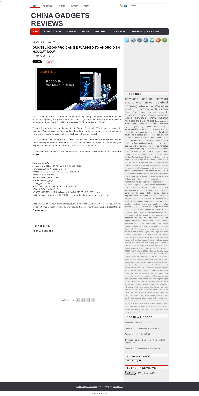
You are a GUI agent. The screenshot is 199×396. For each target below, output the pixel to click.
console (146, 265)
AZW (134, 251)
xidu (138, 248)
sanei (131, 209)
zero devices (145, 248)
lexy (166, 281)
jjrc (131, 279)
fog (150, 270)
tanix (132, 303)
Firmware (71, 31)
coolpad (128, 132)
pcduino (127, 298)
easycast (165, 267)
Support (74, 6)
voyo (132, 165)
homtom (164, 151)
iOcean (134, 140)
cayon (147, 232)
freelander (145, 237)
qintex (148, 151)
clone (127, 234)
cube (155, 123)
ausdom (144, 262)
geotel (165, 215)
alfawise (135, 154)
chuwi (132, 148)
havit (147, 273)
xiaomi (142, 114)
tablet (165, 132)
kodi (139, 240)
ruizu (126, 301)
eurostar (135, 193)
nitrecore (149, 290)
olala (127, 173)
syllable (128, 198)
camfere (128, 204)
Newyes (156, 226)
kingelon (160, 279)
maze (151, 206)
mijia (156, 206)
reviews (128, 123)
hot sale (157, 193)
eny (136, 165)
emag (127, 237)
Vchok (161, 256)
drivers (128, 134)
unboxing (131, 106)
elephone (163, 114)
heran (155, 273)
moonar (140, 287)
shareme (150, 301)
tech (136, 303)
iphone (151, 171)
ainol (134, 134)
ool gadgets (164, 292)
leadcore (134, 281)
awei (149, 262)
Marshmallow (140, 129)
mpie (161, 206)
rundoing (132, 301)
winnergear (159, 309)
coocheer (133, 234)
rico (126, 209)
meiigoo (150, 284)
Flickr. (76, 207)
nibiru (140, 220)
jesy (150, 218)
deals (163, 265)
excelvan (137, 215)
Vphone (137, 229)
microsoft (156, 284)
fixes (136, 143)
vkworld (165, 143)
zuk (139, 312)
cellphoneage (154, 232)
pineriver (157, 220)
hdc (151, 273)
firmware (162, 98)
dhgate (133, 267)
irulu (145, 218)
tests (156, 245)
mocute (165, 240)
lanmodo (128, 281)
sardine (136, 245)
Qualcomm (163, 123)
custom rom (163, 159)
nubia (160, 290)
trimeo (166, 303)
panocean (134, 173)
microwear (144, 195)
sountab (147, 159)
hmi (166, 273)
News (58, 31)
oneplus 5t (142, 292)
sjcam (156, 301)
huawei (150, 126)
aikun (147, 259)
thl (152, 137)
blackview (129, 143)
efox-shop (129, 215)
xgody (166, 309)
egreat (149, 157)
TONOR (136, 212)
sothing (127, 303)
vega (152, 306)
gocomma (129, 218)
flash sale (156, 157)
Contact (61, 6)
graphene (133, 273)
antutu (166, 259)
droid (138, 267)
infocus (145, 206)
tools (157, 120)
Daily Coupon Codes (151, 109)
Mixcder (131, 184)
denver (127, 267)
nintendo (142, 290)
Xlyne (166, 256)
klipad (166, 279)
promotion (151, 140)
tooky (161, 245)
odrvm (127, 292)
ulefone (145, 120)
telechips (142, 303)
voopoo (127, 309)
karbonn (151, 179)
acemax (154, 159)
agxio (158, 176)
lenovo (152, 117)
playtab (155, 243)
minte (127, 287)
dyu (143, 267)
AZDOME (128, 251)
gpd (133, 179)
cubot (127, 140)
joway (135, 279)
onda (138, 120)
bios (144, 145)
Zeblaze (134, 201)
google (143, 193)
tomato (134, 198)
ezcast (128, 129)
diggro (144, 234)
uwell (135, 306)
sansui (144, 301)
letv (140, 165)
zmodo (140, 209)
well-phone (145, 309)
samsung (164, 120)
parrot (166, 295)
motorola (128, 243)
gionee (142, 151)
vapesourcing (130, 190)
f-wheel (145, 270)
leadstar (144, 240)
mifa (161, 284)
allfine (161, 259)
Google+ (44, 207)
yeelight (165, 182)
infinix (166, 237)
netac (136, 290)
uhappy (140, 198)
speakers (157, 143)
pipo (152, 120)
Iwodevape (135, 226)
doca (160, 234)
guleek (152, 237)
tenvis (147, 303)
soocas (165, 301)
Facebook (103, 204)
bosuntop (128, 265)
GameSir (160, 251)
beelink (140, 134)
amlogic (152, 114)
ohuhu (136, 292)
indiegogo (140, 276)
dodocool (138, 171)
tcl (160, 187)
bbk (147, 165)
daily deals (129, 171)
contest (157, 190)
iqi (149, 276)
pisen (145, 182)
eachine (158, 267)
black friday (148, 190)
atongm (137, 262)
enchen (134, 270)
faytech (128, 179)
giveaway (128, 206)
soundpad (156, 151)
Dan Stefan (118, 386)
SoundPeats (129, 229)
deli (167, 265)
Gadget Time (153, 31)
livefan (152, 240)
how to (157, 129)
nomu (145, 220)
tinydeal (128, 157)
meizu (143, 162)
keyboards (164, 218)
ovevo (142, 243)
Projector (128, 256)
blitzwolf (135, 132)
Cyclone (128, 226)
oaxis (151, 220)
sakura (138, 301)
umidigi (165, 137)
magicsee (132, 284)
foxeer (154, 270)
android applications (133, 137)
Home (35, 6)
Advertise (47, 6)
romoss (165, 220)
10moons (148, 209)
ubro (126, 306)
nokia (159, 195)
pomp (165, 195)
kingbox (128, 220)
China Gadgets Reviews (86, 386)
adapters (153, 229)
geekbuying (130, 145)
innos (146, 276)
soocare (151, 245)
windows (163, 117)
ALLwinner (130, 114)
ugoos (127, 126)
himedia (153, 165)
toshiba (152, 303)
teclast (149, 154)
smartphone (133, 102)
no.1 (150, 143)
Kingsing (142, 226)
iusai (166, 276)
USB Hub (154, 256)
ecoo (133, 162)
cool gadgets (149, 112)
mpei (153, 287)
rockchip (163, 112)
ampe (140, 201)
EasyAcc (153, 251)
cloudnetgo (158, 148)
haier (149, 193)
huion (147, 184)
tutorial (159, 140)
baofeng (165, 262)
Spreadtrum (136, 256)
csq (159, 173)
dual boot (157, 204)
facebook (133, 237)
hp (126, 276)
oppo (127, 148)
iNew (166, 154)
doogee (142, 126)
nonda (155, 290)
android (147, 98)
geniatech (143, 143)
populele (138, 298)
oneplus (128, 187)
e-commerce (150, 267)
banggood (140, 117)
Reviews (47, 31)
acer (166, 162)
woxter (133, 248)
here (114, 151)
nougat (140, 159)
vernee (156, 145)
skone (142, 245)
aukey (147, 212)
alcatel (156, 259)
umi (154, 137)
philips (151, 243)
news (148, 102)
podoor (165, 243)
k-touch (144, 179)
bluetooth (129, 151)
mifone (165, 284)
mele (166, 171)
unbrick (127, 248)
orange (127, 295)
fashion (145, 171)
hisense (160, 165)
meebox (159, 184)
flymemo (145, 215)
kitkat (158, 179)
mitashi (131, 287)
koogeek (164, 179)
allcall (152, 168)
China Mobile (163, 223)
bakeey (158, 262)
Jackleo (135, 157)
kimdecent (152, 279)
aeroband (141, 259)
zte (158, 134)
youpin (130, 312)
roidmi (161, 298)
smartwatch (144, 132)
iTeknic (133, 276)
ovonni (146, 295)
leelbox (153, 184)
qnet (126, 245)
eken (159, 137)
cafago (165, 201)
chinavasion (164, 232)
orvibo (141, 295)
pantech (160, 295)
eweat (136, 151)
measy (138, 176)
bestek (152, 201)
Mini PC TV (146, 123)
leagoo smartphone (145, 281)
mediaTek (155, 106)
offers (131, 292)
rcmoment (129, 168)
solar (160, 301)
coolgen (152, 265)
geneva (159, 215)
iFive (138, 179)
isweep (158, 276)
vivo (145, 198)
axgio (154, 262)
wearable (138, 309)
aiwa (151, 259)
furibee (159, 270)
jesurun (158, 171)
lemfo (163, 281)
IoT (126, 184)
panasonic (153, 295)
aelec (135, 259)
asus (161, 154)
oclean (165, 290)
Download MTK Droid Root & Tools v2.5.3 (142, 328)
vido (133, 129)
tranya (166, 245)
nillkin (165, 184)
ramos (165, 168)
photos (136, 123)
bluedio (133, 232)
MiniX (165, 148)
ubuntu (137, 223)
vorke (132, 309)
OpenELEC (156, 209)
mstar (157, 287)
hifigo (163, 273)
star (143, 165)
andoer (146, 201)
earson (165, 212)
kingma (135, 240)
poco (132, 298)
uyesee (128, 162)
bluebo (159, 201)
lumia (127, 284)
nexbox (139, 182)
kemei (155, 218)
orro (132, 295)
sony (135, 209)
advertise (143, 106)
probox (128, 154)
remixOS (156, 298)
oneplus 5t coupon (153, 292)
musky (166, 287)
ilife (135, 218)
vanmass (141, 306)
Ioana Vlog (100, 31)
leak (133, 176)
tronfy (134, 159)
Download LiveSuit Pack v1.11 (138, 322)
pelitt (146, 243)
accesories (144, 229)
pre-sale (158, 168)
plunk (150, 182)
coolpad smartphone (142, 204)
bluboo (146, 134)
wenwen (152, 309)
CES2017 (146, 251)
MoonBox (164, 254)
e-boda (165, 234)
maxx (136, 195)
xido (126, 312)
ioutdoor (164, 173)
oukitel (153, 134)
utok (143, 223)
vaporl (148, 306)
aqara (142, 212)
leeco (154, 281)
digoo (137, 184)
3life (158, 248)
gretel (139, 273)
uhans (165, 187)
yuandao (164, 129)
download (131, 98)
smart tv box (132, 109)
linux (138, 162)
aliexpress (144, 168)
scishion (152, 176)
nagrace (128, 159)
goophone (137, 206)
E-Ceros (138, 145)
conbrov (140, 265)
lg (149, 240)
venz (156, 306)
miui (136, 287)
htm (129, 276)
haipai (144, 273)
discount (164, 134)
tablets (164, 106)
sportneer (157, 182)
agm (158, 229)
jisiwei (127, 279)
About (86, 6)
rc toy (131, 245)
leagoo (134, 126)
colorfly (134, 265)
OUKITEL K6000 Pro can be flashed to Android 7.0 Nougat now (76, 49)
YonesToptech (158, 162)
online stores (135, 243)
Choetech (142, 157)
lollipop (128, 117)
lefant (158, 281)
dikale (149, 234)
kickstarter (128, 240)
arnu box (164, 229)
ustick (131, 306)
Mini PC (141, 140)
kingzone (128, 195)
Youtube (84, 204)
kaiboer (145, 279)
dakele (158, 265)
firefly (139, 237)
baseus (127, 232)
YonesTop (164, 145)
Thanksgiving (145, 256)
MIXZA (127, 201)
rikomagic (130, 120)
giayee (127, 273)
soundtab (136, 187)
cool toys (153, 173)
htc (151, 148)
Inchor (142, 254)
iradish (153, 276)
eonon (127, 193)
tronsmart (158, 126)
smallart (141, 173)
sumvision (146, 187)
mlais (147, 148)
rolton (166, 298)
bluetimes (140, 232)
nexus (127, 165)
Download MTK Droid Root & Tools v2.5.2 (142, 348)
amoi (147, 173)
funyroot (152, 215)
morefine (164, 157)
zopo (166, 126)
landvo (127, 176)
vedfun (148, 223)
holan (157, 237)
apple (132, 262)
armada (165, 176)
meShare (159, 240)
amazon (156, 154)
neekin (131, 290)
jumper (140, 279)
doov (142, 184)
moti (145, 287)
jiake (166, 165)
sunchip (155, 187)
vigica (165, 140)
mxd (126, 290)
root (148, 137)
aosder (127, 262)
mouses (153, 195)
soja (146, 245)
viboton (165, 306)
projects (149, 298)
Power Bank (164, 226)
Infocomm (149, 254)
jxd (162, 171)
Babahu (139, 251)
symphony (129, 223)
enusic (140, 270)
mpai (149, 287)
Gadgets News (118, 31)
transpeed (159, 303)
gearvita (165, 270)
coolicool (142, 154)
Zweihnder (128, 259)
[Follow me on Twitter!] (126, 7)
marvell (144, 284)
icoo (161, 237)
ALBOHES (164, 248)
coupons (150, 129)
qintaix (145, 176)
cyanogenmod (156, 212)
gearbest (162, 102)
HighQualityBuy (162, 198)
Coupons (85, 31)
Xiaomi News (136, 31)
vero (160, 306)
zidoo (139, 190)
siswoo (149, 162)
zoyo (153, 248)
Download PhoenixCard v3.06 (137, 334)
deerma (165, 190)
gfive (166, 204)
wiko (149, 198)
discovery (155, 234)
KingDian (157, 254)
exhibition (154, 132)
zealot (135, 312)
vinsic (154, 223)
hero (159, 273)
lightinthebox (130, 182)
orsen (136, 295)
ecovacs (128, 270)
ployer (161, 243)
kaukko (165, 193)
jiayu (161, 132)
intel (144, 137)
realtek (136, 168)
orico (166, 206)
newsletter (101, 207)
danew (139, 234)
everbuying (139, 148)
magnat (138, 284)
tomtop (150, 145)
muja (161, 287)
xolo (153, 198)
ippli (140, 218)
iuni (163, 276)
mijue (134, 220)
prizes (144, 298)
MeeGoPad (149, 226)
